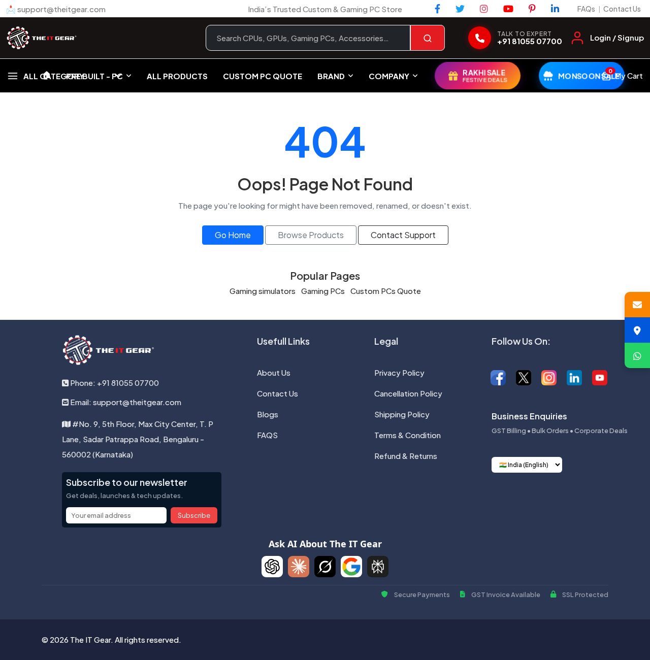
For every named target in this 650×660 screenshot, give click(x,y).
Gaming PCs (323, 290)
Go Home (233, 234)
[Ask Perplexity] (377, 566)
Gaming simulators (263, 290)
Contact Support (403, 234)
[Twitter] (460, 8)
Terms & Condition (407, 435)
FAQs (586, 8)
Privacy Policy (399, 372)
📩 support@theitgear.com (56, 9)
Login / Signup (617, 37)
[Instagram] (484, 8)
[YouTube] (508, 8)
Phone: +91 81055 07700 (114, 382)
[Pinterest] (532, 8)
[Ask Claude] (298, 566)
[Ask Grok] (325, 566)
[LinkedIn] (555, 8)
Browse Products (311, 234)
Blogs (267, 414)
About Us (273, 372)
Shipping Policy (402, 414)
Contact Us (622, 8)
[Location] (637, 330)
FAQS (267, 435)
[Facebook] (437, 8)
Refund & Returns (405, 455)
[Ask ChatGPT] (272, 566)
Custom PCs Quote (385, 290)
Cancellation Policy (408, 393)
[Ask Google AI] (351, 566)
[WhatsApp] (637, 355)
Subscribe (194, 515)
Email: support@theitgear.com (125, 402)
